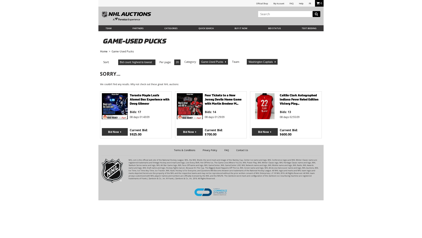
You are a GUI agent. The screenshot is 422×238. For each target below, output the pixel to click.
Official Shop (262, 3)
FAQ (292, 3)
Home (103, 51)
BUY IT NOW (241, 28)
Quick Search (206, 28)
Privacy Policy (210, 150)
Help (301, 3)
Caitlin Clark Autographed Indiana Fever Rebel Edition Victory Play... (299, 99)
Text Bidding (309, 28)
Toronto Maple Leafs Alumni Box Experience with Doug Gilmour (149, 99)
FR (310, 3)
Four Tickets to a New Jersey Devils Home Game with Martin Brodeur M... (223, 99)
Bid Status (274, 28)
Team (109, 28)
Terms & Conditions (184, 150)
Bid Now (113, 132)
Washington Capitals (261, 61)
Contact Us (242, 150)
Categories (171, 28)
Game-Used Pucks (212, 61)
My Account (278, 3)
